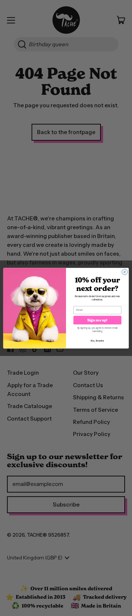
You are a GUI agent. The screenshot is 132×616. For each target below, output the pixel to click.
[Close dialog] (124, 271)
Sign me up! (97, 320)
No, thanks (97, 340)
